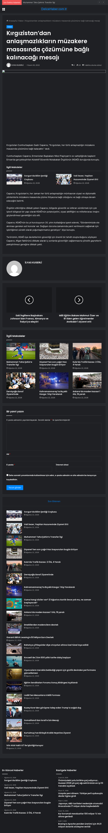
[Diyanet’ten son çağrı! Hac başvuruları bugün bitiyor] (54, 351)
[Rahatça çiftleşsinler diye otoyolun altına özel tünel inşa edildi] (14, 649)
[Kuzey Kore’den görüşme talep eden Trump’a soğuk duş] (14, 711)
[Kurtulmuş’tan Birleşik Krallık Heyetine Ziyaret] (14, 736)
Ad (8, 454)
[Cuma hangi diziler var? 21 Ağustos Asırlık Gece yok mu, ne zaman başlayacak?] (14, 603)
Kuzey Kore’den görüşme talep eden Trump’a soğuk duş (52, 707)
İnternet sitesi (62, 465)
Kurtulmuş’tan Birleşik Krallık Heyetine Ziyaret (47, 732)
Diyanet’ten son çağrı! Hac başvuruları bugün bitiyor (53, 363)
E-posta (10, 465)
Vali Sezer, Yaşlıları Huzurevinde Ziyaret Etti (46, 524)
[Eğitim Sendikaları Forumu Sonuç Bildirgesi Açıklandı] (14, 686)
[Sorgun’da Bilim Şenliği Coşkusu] (14, 179)
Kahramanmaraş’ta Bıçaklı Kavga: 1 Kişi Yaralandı (53, 393)
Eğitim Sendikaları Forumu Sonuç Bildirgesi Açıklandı (51, 682)
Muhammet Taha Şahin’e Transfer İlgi (39, 2)
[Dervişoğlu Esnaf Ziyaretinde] (20, 380)
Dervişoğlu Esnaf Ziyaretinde (14, 393)
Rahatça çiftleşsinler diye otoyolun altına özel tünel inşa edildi (56, 645)
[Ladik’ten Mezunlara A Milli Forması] (14, 699)
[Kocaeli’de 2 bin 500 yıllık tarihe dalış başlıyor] (14, 661)
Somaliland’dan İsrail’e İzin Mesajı (41, 720)
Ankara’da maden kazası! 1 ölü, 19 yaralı (86, 393)
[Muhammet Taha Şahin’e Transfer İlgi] (20, 351)
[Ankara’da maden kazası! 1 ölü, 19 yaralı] (87, 380)
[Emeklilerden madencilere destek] (14, 628)
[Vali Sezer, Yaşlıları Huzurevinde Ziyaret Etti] (63, 179)
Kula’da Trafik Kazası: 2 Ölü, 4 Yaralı (87, 363)
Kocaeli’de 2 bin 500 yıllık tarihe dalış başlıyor (47, 657)
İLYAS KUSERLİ (18, 65)
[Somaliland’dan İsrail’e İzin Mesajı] (14, 724)
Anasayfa (12, 21)
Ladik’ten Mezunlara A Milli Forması (42, 695)
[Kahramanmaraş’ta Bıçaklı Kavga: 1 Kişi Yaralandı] (54, 380)
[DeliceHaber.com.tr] (54, 9)
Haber (21, 21)
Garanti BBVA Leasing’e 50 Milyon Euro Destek (30, 637)
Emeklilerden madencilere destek (41, 624)
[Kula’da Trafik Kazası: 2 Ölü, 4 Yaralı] (87, 351)
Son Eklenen (54, 501)
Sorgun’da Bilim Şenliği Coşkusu (40, 511)
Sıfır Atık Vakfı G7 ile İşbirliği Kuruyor (24, 745)
